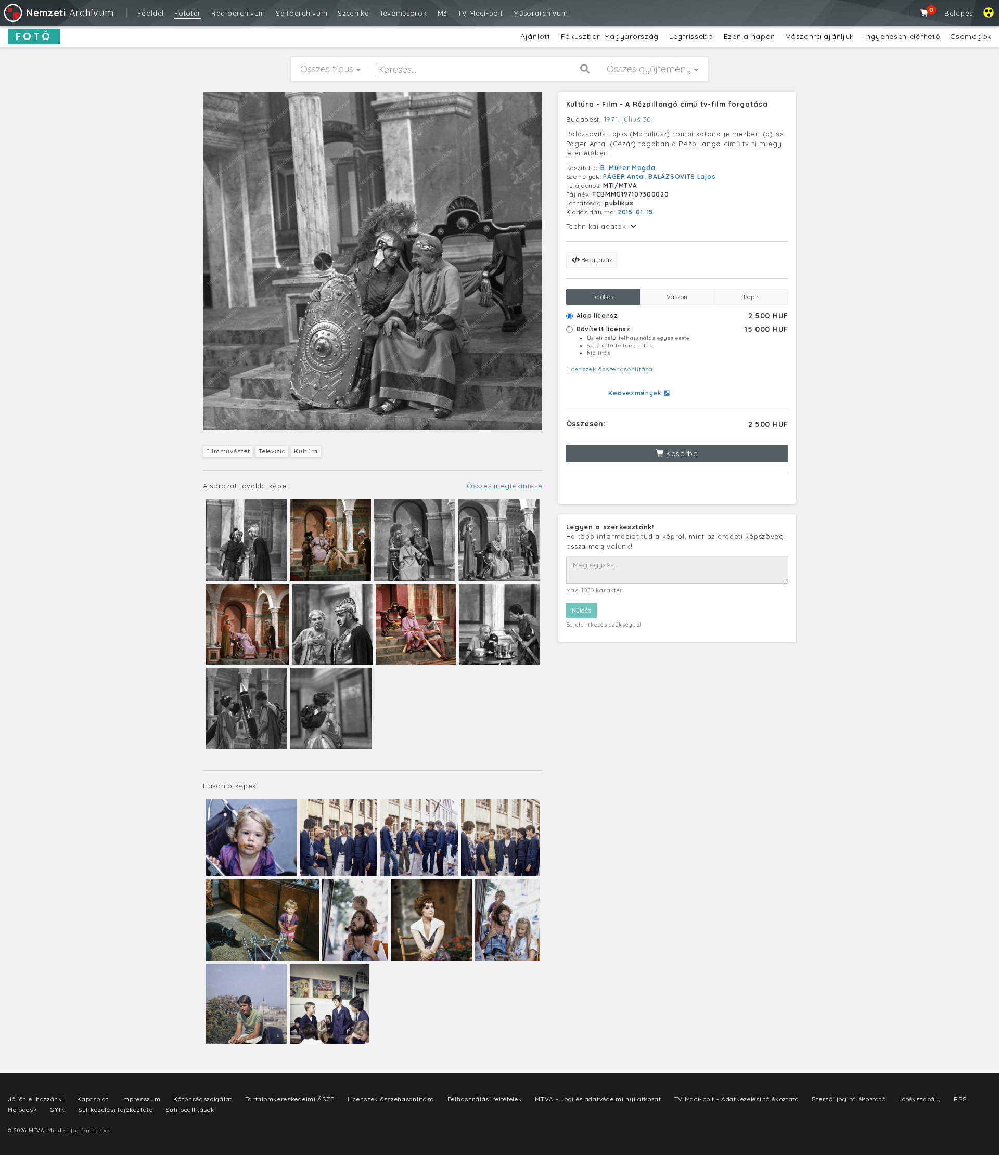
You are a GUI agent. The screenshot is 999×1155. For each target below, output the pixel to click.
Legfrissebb (691, 36)
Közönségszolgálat (202, 1099)
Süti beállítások (189, 1109)
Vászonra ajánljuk (820, 36)
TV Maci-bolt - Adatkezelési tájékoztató (736, 1099)
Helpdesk (22, 1109)
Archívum (69, 13)
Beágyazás (596, 260)
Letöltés (602, 297)
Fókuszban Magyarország (610, 36)
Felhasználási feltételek (484, 1099)
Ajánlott (535, 36)
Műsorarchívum (540, 13)
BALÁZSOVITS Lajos (681, 176)
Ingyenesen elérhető (902, 36)
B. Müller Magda (628, 168)
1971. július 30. (629, 119)
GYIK (57, 1109)
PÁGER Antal (624, 176)
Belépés (958, 13)
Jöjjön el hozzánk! (36, 1099)
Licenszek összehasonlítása (609, 369)
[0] (924, 13)
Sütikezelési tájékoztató (115, 1109)
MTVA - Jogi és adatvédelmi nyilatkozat (598, 1099)
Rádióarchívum (238, 13)
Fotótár (187, 13)
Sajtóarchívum (301, 13)
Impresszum (140, 1099)
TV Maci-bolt (480, 13)
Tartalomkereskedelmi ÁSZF (290, 1099)
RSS (960, 1099)
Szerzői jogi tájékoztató (849, 1099)
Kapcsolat (92, 1099)
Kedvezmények (635, 393)
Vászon (677, 297)
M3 (442, 13)
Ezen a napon (749, 36)
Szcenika (353, 13)
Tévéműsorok (403, 13)
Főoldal (150, 13)
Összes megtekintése (504, 486)
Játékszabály (919, 1099)
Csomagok (970, 36)
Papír (751, 297)
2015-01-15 (635, 212)
